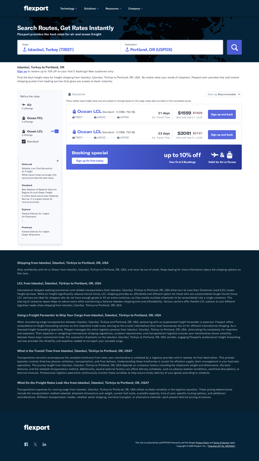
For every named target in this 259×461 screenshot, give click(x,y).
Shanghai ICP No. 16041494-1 (221, 446)
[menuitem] (69, 8)
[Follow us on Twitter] (35, 444)
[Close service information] (57, 161)
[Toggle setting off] (55, 131)
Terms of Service (221, 442)
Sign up (22, 71)
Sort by (212, 94)
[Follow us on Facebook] (26, 444)
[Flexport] (36, 8)
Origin (25, 44)
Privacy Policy (202, 442)
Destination (131, 44)
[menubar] (146, 8)
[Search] (234, 47)
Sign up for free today (90, 160)
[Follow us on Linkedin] (44, 444)
